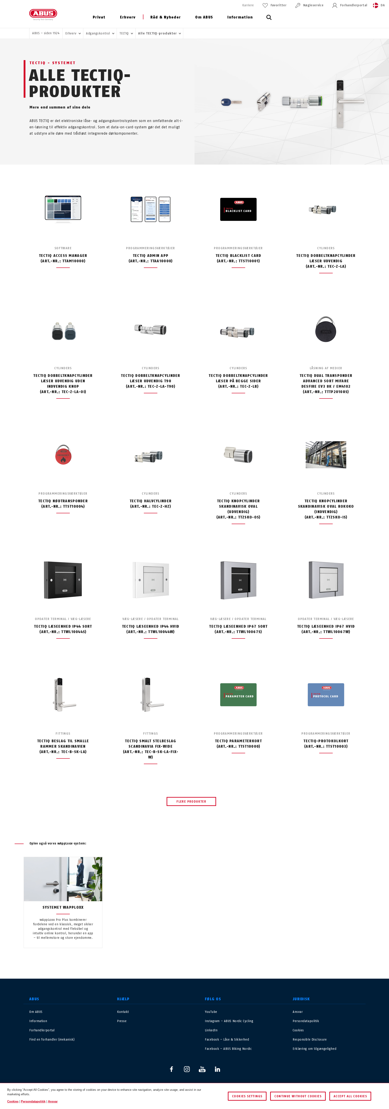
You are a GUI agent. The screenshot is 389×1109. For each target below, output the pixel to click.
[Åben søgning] (269, 20)
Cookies (298, 1030)
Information (240, 17)
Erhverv (128, 17)
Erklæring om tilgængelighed (314, 1049)
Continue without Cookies (297, 1096)
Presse (122, 1021)
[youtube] (202, 1069)
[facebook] (171, 1069)
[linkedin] (217, 1069)
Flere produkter (191, 801)
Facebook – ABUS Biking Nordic (228, 1049)
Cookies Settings (247, 1096)
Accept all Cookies (350, 1096)
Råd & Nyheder (165, 17)
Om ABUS (204, 17)
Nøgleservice (313, 5)
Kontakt (123, 1012)
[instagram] (186, 1069)
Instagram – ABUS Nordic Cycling (229, 1021)
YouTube (211, 1012)
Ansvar (298, 1012)
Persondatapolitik (306, 1021)
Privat (99, 17)
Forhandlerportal (353, 5)
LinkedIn (211, 1030)
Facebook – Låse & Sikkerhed (227, 1039)
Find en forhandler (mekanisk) (52, 1039)
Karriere (248, 5)
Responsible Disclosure (310, 1039)
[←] (186, 958)
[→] (202, 958)
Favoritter (279, 5)
